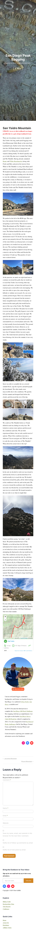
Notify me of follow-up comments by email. (18, 843)
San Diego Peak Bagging (18, 57)
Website (5, 823)
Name (5, 808)
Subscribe (28, 880)
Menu (19, 68)
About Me (6, 923)
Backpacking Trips (8, 904)
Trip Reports (6, 906)
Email (5, 816)
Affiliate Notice (7, 928)
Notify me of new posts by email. (14, 850)
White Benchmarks (16, 161)
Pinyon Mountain (26, 762)
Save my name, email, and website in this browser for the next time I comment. (17, 834)
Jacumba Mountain (10, 759)
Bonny (5, 161)
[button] (12, 267)
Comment (7, 780)
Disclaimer (6, 925)
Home (4, 920)
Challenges (6, 909)
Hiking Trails (7, 902)
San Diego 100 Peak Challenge (23, 711)
